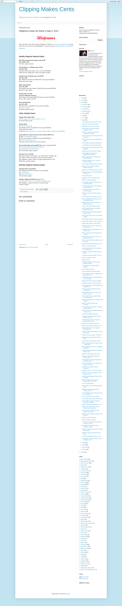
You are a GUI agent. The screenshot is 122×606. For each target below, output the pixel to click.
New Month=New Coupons (89, 419)
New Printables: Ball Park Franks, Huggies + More (90, 129)
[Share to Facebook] (45, 189)
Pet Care (83, 533)
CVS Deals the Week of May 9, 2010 (91, 341)
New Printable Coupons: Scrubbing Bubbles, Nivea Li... (91, 209)
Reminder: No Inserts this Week (90, 124)
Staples (82, 554)
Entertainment (84, 480)
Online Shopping (85, 527)
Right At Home (84, 548)
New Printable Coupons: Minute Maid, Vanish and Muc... (92, 186)
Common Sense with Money (60, 44)
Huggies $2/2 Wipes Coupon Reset (91, 223)
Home (19, 22)
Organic (83, 529)
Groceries (83, 494)
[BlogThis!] (42, 189)
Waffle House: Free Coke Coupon (90, 126)
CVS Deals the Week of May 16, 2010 (91, 255)
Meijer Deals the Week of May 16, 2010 (92, 243)
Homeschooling (85, 500)
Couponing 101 (85, 470)
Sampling (83, 552)
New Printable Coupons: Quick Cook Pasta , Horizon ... (91, 293)
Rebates (83, 538)
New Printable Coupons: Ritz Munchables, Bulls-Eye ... (89, 154)
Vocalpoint (83, 560)
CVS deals (83, 474)
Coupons (83, 472)
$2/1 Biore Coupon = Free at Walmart (91, 283)
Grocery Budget (85, 496)
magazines (83, 511)
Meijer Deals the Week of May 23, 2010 (92, 170)
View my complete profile (85, 71)
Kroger (82, 507)
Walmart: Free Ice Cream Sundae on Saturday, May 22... (91, 203)
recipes (82, 540)
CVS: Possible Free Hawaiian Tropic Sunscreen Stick (91, 296)
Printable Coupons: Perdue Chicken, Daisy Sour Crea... (91, 317)
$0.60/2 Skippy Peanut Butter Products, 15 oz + (32, 119)
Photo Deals (84, 534)
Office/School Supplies (86, 523)
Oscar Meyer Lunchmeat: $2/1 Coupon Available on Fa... (92, 439)
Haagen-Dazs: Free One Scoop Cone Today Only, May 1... (91, 237)
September (85, 111)
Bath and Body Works (86, 461)
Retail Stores (84, 546)
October (84, 109)
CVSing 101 (84, 476)
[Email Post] (37, 189)
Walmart (83, 565)
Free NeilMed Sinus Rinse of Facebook (92, 398)
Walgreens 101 (84, 564)
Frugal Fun (83, 488)
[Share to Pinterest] (47, 189)
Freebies (83, 486)
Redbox (83, 542)
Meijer (82, 519)
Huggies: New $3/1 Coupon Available (91, 281)
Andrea (92, 51)
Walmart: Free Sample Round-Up (90, 323)
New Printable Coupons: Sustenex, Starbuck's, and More (91, 401)
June (83, 117)
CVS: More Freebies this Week (90, 314)
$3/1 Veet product (24, 172)
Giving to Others (85, 492)
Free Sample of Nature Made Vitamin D (92, 164)
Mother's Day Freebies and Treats (90, 354)
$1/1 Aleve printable (24, 107)
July (83, 115)
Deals (82, 478)
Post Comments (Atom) (32, 247)
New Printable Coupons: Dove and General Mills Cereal (91, 320)
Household (83, 501)
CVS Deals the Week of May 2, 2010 (91, 436)
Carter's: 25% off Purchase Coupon (91, 206)
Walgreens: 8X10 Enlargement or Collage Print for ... (90, 390)
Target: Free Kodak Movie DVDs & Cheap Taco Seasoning (91, 407)
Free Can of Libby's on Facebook (90, 396)
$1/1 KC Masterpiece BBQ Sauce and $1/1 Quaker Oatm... (91, 199)
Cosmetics (83, 469)
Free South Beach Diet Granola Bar (91, 271)
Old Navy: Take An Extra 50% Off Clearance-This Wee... (90, 133)
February (84, 447)
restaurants (83, 544)
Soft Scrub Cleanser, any (29, 140)
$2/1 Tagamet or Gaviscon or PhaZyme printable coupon (35, 181)
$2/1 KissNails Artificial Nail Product (29, 149)
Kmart (82, 505)
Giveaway (83, 490)
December (85, 104)
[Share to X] (44, 189)
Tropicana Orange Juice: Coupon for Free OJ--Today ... (91, 161)
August (84, 113)
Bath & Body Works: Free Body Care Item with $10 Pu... (91, 157)
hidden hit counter (83, 578)
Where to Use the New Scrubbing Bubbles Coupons (90, 167)
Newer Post (23, 244)
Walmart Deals (86, 260)
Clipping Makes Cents (46, 9)
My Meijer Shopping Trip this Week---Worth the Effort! (91, 262)
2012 (82, 98)
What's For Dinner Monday (89, 180)
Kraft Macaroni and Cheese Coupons (91, 151)
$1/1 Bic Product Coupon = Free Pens (92, 335)
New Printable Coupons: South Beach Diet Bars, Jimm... (92, 360)
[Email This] (40, 189)
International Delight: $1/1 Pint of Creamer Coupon (90, 426)
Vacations (83, 558)
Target (82, 556)
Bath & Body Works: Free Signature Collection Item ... (91, 328)
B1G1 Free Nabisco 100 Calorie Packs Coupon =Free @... (92, 364)
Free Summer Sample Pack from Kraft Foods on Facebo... (91, 422)
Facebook (83, 482)
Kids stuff (83, 503)
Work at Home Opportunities (88, 569)
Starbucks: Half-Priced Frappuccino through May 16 (91, 356)
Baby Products (84, 459)
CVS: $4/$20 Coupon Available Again (91, 145)
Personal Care (84, 531)
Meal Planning (84, 517)
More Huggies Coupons (88, 269)
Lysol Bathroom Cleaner (30, 136)
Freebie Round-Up (87, 175)
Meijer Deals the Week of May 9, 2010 (92, 325)
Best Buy (83, 465)
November (85, 106)
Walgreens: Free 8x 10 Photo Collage (91, 370)
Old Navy (83, 525)
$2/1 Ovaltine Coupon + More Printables (92, 219)
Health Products (85, 498)
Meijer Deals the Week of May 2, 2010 (92, 404)
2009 (82, 452)
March (84, 445)
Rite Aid (83, 550)
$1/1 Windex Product (25, 126)
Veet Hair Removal (27, 174)
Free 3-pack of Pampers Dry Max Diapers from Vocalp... (90, 411)
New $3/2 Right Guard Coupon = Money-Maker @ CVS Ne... (90, 380)
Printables (83, 536)
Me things (83, 515)
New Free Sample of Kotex (89, 257)
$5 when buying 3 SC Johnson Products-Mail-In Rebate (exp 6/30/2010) (45, 131)
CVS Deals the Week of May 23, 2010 (91, 196)
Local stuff (83, 509)
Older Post (70, 244)
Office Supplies (84, 521)
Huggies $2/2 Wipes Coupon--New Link (92, 221)
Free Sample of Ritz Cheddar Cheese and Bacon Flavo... (91, 183)
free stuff (83, 484)
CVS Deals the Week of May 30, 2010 (91, 122)
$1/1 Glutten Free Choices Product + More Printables (91, 190)
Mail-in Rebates (85, 513)
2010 (82, 102)
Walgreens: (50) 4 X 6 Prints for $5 (91, 178)
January (84, 449)
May (83, 120)
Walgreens (25, 191)
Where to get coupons (86, 567)
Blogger (68, 593)
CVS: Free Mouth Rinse (88, 383)
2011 (82, 100)
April (83, 442)
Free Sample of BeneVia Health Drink (91, 143)
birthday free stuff (85, 467)
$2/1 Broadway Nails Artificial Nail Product (30, 147)
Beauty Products (85, 463)
